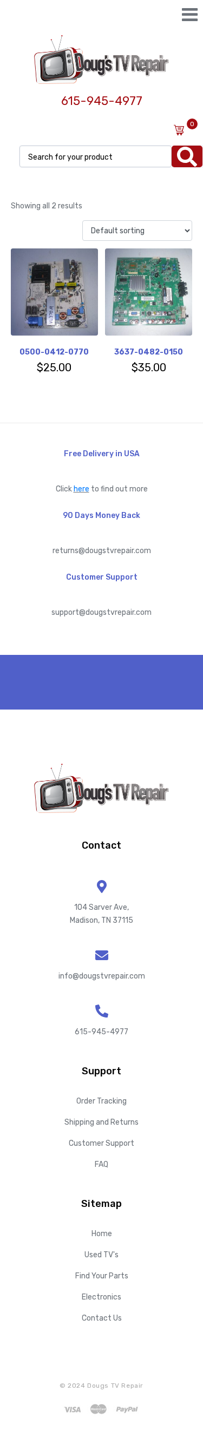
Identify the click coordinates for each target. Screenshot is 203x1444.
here (81, 489)
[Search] (187, 156)
